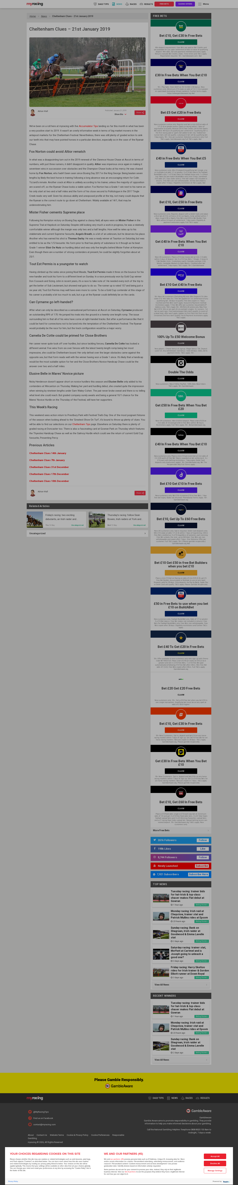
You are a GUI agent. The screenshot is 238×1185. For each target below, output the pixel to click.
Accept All (215, 1156)
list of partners (130, 1172)
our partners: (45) (117, 1159)
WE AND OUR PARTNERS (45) (123, 1154)
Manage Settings (215, 1170)
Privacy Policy (13, 1181)
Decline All (215, 1163)
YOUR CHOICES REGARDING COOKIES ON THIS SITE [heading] (45, 1154)
